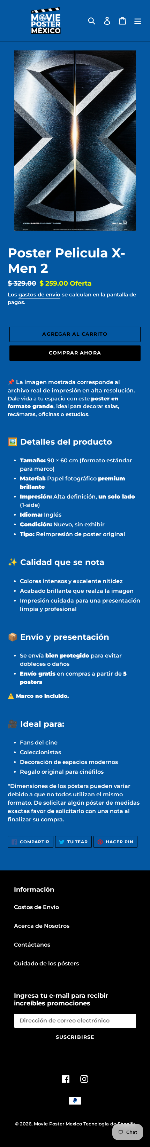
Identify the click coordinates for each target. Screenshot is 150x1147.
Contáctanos (32, 944)
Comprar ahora (75, 353)
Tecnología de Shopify (109, 1123)
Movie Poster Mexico (58, 1123)
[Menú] (137, 20)
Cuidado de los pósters (46, 963)
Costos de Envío (36, 907)
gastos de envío (39, 294)
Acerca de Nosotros (41, 926)
